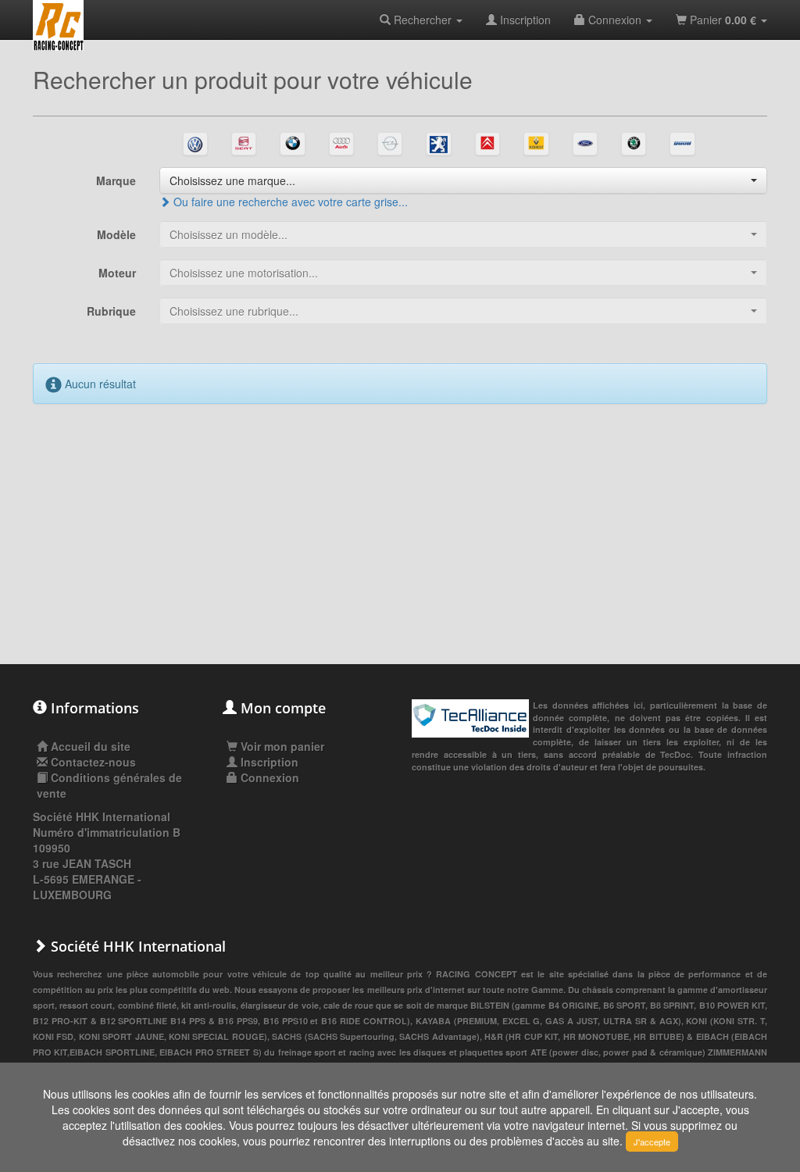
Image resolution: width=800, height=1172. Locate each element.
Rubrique (111, 311)
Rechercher (423, 19)
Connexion (615, 19)
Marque (116, 180)
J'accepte (652, 1141)
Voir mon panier (281, 746)
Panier (721, 19)
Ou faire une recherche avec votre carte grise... (289, 201)
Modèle (116, 234)
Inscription (524, 19)
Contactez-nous (93, 762)
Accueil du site (90, 746)
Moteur (117, 272)
